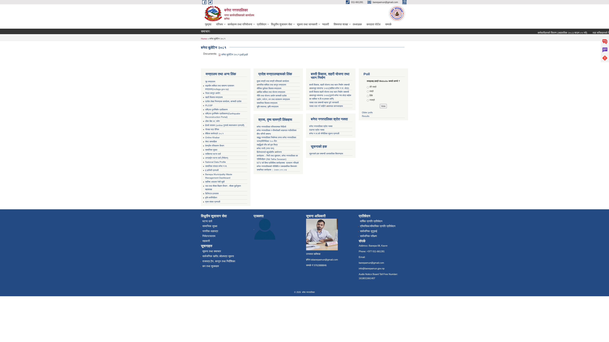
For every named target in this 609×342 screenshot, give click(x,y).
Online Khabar (212, 137)
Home (204, 38)
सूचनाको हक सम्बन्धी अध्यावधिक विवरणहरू (326, 153)
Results (365, 116)
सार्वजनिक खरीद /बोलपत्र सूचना (218, 256)
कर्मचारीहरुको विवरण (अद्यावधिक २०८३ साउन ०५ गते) (556, 32)
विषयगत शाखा (341, 24)
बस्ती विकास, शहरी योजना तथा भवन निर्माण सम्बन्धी (329, 84)
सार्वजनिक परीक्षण (368, 236)
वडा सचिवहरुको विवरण (597, 32)
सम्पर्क (388, 24)
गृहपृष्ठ (208, 24)
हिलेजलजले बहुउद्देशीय (266, 152)
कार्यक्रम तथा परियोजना (240, 24)
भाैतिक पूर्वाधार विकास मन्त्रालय (269, 88)
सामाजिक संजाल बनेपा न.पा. (216, 166)
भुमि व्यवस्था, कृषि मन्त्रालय (267, 106)
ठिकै (371, 95)
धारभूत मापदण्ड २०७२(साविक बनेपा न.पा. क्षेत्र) (330, 88)
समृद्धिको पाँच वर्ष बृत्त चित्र (267, 144)
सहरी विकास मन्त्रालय (214, 97)
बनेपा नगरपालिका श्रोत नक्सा (320, 126)
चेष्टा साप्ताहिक (211, 141)
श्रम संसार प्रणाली (212, 201)
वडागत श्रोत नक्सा (316, 130)
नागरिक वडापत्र (210, 231)
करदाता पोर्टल (373, 24)
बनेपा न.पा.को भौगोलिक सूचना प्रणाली (324, 133)
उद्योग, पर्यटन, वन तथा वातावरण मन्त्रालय (273, 99)
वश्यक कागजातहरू (335, 106)
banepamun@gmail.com (371, 262)
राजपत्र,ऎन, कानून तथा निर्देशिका (218, 261)
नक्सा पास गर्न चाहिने (317, 106)
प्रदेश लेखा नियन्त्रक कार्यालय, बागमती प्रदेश (223, 101)
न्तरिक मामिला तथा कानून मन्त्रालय (272, 84)
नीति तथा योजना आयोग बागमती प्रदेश (272, 95)
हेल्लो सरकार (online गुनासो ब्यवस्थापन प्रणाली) (224, 125)
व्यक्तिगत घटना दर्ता (213, 154)
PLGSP (209, 105)
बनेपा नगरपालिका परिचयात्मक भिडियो (271, 126)
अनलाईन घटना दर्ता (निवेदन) (216, 158)
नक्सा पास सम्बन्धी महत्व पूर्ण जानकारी (324, 102)
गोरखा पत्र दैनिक (212, 129)
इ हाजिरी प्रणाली (212, 170)
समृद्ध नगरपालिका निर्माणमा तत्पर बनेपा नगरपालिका (276, 137)
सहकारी (206, 241)
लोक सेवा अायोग (212, 121)
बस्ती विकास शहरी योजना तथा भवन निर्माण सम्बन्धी (329, 92)
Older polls (367, 112)
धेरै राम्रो (373, 87)
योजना (279, 152)
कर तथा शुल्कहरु (210, 266)
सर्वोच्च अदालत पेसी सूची (215, 181)
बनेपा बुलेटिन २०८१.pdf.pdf (234, 54)
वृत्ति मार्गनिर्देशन (211, 197)
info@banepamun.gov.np (371, 268)
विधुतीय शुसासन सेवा (281, 24)
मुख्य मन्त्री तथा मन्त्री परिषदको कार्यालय (273, 81)
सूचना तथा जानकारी (307, 24)
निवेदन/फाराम (208, 236)
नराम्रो (372, 100)
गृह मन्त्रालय (210, 81)
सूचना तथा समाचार (211, 251)
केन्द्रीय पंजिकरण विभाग (214, 145)
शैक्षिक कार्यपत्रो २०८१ (214, 133)
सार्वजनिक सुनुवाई (368, 231)
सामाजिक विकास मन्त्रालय (267, 103)
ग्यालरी (325, 24)
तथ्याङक (357, 24)
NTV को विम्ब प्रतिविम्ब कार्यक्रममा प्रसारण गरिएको (278, 163)
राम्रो (371, 91)
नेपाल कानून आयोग (212, 93)
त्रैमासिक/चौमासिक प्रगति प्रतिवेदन (377, 226)
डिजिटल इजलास (212, 193)
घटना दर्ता (207, 221)
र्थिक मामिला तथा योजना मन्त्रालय (272, 92)
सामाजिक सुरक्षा (211, 150)
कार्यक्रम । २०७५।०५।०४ (275, 169)
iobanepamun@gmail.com (324, 259)
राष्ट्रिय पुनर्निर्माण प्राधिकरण (216, 109)
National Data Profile (215, 162)
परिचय (219, 24)
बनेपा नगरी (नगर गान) (265, 148)
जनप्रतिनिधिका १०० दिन (267, 141)
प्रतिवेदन (261, 24)
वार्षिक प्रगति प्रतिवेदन (371, 221)
